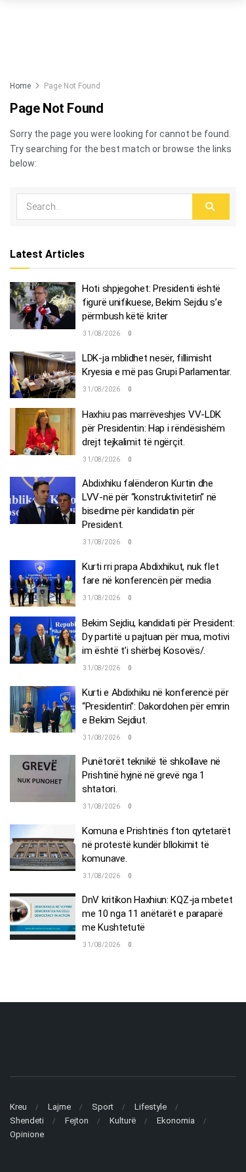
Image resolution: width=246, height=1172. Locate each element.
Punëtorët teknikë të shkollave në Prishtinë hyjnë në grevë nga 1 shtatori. (151, 775)
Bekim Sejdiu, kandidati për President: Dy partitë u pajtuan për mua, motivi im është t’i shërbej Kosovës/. (158, 637)
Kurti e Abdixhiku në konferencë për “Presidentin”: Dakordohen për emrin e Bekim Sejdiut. (156, 706)
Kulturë (123, 1120)
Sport (102, 1107)
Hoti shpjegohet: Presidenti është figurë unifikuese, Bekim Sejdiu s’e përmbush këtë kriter (152, 302)
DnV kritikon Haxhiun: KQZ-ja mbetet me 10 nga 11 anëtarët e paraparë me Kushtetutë (157, 913)
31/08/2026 (101, 333)
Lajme (59, 1107)
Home (20, 86)
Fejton (77, 1120)
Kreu (18, 1107)
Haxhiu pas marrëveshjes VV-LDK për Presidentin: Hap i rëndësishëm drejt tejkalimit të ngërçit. (153, 428)
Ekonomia (176, 1120)
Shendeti (27, 1120)
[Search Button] (211, 206)
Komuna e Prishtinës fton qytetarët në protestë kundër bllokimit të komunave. (156, 844)
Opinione (27, 1134)
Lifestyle (150, 1107)
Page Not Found (72, 86)
